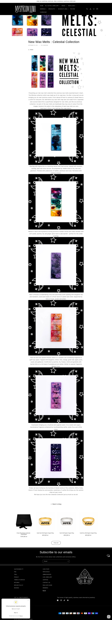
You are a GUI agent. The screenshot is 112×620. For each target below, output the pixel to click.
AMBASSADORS (47, 574)
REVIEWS (16, 587)
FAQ (15, 571)
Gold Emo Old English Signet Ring (88, 533)
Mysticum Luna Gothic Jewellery (25, 619)
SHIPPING (45, 579)
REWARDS (45, 587)
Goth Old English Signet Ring (67, 533)
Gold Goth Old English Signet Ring (45, 533)
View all (56, 543)
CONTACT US (46, 582)
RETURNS (16, 582)
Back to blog (57, 504)
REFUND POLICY (18, 585)
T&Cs (15, 574)
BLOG (44, 590)
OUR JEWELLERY (47, 577)
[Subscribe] (68, 561)
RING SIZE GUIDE (47, 585)
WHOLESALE (46, 571)
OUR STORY (46, 569)
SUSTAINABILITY (18, 569)
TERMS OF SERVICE (19, 579)
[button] (52, 5)
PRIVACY (16, 577)
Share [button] (31, 49)
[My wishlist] (93, 8)
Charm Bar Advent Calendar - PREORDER (24, 533)
